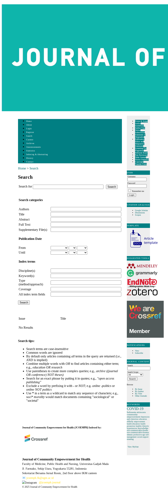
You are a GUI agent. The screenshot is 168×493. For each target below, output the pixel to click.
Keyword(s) (26, 276)
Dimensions (140, 213)
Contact (29, 162)
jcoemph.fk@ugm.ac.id (40, 477)
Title (21, 214)
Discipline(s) (27, 270)
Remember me (138, 191)
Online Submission (140, 131)
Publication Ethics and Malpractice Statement (139, 142)
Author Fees (140, 128)
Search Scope (132, 372)
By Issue (138, 389)
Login (29, 128)
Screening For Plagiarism (140, 149)
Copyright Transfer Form (141, 163)
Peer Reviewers (141, 155)
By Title (138, 393)
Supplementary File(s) (33, 229)
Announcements (33, 147)
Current (29, 139)
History (29, 158)
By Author (139, 391)
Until (22, 252)
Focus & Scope (141, 121)
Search (29, 136)
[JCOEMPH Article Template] (142, 248)
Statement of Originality (140, 136)
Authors (24, 209)
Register (30, 132)
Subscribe (139, 353)
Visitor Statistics (142, 159)
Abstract (24, 219)
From (22, 247)
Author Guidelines (139, 124)
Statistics (30, 151)
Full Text (24, 224)
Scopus (138, 215)
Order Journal (140, 157)
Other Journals (141, 396)
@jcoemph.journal (49, 482)
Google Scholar (141, 210)
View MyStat (133, 447)
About (29, 125)
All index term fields (32, 294)
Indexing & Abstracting (37, 154)
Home (29, 121)
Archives (30, 143)
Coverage (25, 289)
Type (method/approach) (31, 282)
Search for (25, 186)
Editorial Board (141, 153)
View (137, 351)
